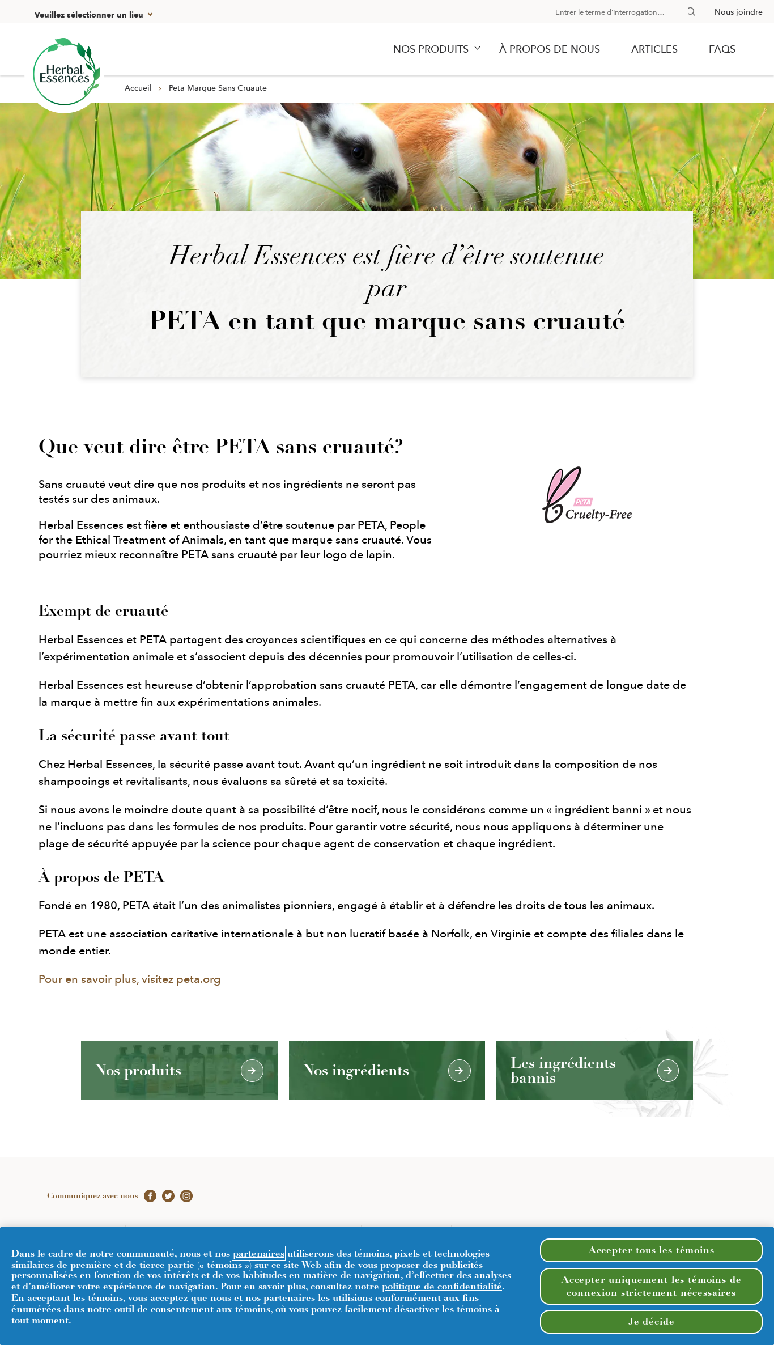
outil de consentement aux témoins (192, 1308)
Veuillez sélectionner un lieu (89, 15)
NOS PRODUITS (431, 49)
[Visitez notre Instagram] (184, 1195)
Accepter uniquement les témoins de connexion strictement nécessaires (652, 1286)
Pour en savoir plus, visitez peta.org (130, 979)
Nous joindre (739, 12)
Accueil (138, 88)
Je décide (651, 1321)
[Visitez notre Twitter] (165, 1195)
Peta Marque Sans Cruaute (218, 88)
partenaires (258, 1253)
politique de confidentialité (442, 1286)
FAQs (722, 49)
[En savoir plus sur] (64, 73)
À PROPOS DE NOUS (549, 49)
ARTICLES (654, 49)
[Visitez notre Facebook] (147, 1195)
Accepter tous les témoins (652, 1250)
